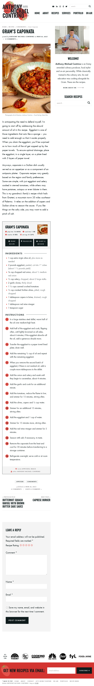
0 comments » (11, 39)
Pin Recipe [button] (27, 241)
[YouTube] (53, 7)
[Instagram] (60, 7)
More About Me (70, 88)
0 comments (16, 489)
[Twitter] (66, 7)
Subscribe (83, 671)
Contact (30, 681)
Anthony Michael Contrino (21, 37)
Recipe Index (74, 681)
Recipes (55, 13)
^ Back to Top (7, 681)
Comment (11, 552)
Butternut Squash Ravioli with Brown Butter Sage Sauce (13, 503)
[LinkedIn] (56, 7)
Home (37, 13)
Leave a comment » (33, 489)
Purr (36, 683)
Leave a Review (42, 242)
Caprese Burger (41, 500)
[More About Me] (73, 40)
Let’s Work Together (43, 681)
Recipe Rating (12, 545)
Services (66, 13)
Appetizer (19, 481)
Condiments (21, 27)
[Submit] (90, 6)
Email (9, 594)
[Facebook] (63, 7)
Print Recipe (12, 242)
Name (10, 581)
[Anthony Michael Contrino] (15, 11)
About (46, 13)
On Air (89, 13)
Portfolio (78, 13)
